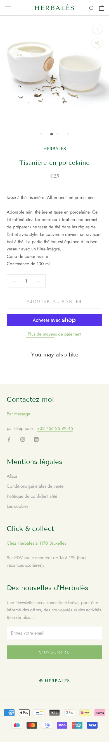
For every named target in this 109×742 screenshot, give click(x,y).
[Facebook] (9, 439)
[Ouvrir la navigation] (8, 8)
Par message (18, 414)
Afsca (12, 476)
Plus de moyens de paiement (54, 334)
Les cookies (17, 506)
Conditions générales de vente (35, 486)
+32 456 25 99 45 (55, 428)
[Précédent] (41, 134)
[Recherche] (91, 7)
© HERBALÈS (54, 680)
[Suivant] (68, 134)
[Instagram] (22, 439)
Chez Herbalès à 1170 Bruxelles (36, 543)
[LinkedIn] (36, 439)
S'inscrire (54, 652)
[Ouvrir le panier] (101, 8)
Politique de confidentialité (32, 496)
